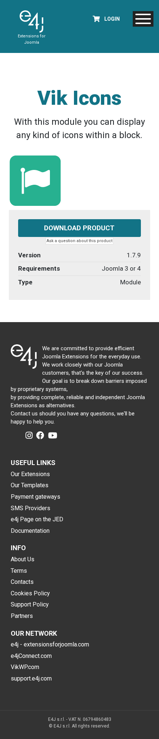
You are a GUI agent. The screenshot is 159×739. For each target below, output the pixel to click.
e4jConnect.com (31, 655)
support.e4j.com (31, 678)
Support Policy (30, 604)
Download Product (79, 228)
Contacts (22, 581)
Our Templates (29, 485)
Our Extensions (30, 474)
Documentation (30, 530)
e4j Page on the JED (37, 519)
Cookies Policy (30, 593)
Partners (22, 615)
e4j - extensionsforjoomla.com (50, 644)
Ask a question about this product (79, 240)
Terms (19, 570)
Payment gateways (35, 496)
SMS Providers (30, 508)
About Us (22, 559)
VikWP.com (25, 667)
